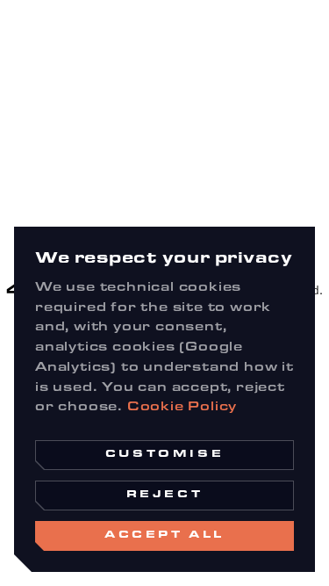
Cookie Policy (182, 408)
